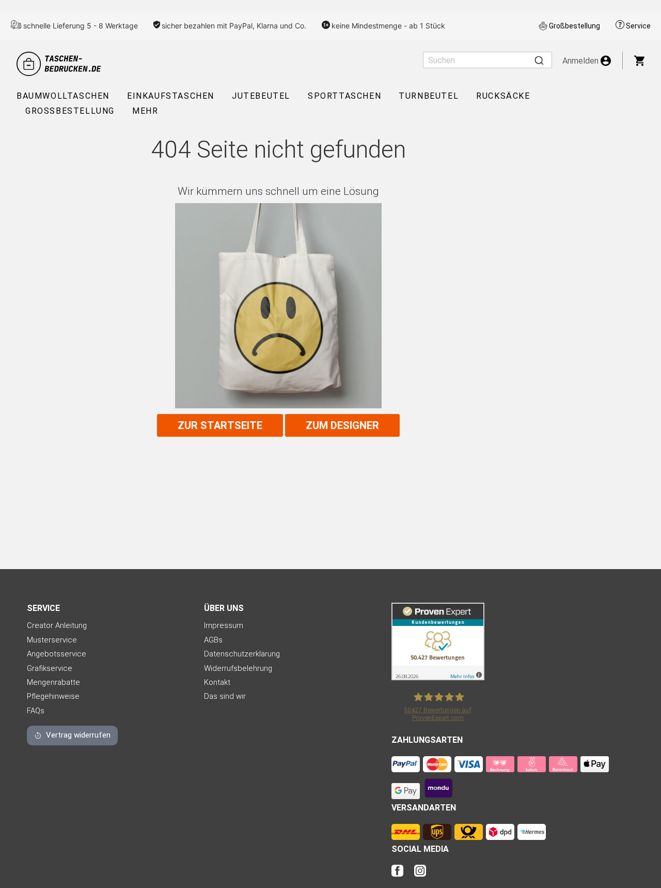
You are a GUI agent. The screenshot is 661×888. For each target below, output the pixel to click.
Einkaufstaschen (170, 96)
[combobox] (487, 60)
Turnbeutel (429, 96)
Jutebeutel (261, 96)
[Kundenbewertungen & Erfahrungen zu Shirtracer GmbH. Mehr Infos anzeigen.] (437, 677)
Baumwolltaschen (63, 96)
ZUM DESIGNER (342, 425)
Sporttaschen (344, 96)
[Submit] (539, 60)
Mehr (145, 111)
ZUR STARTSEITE (220, 425)
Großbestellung (574, 26)
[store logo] (60, 64)
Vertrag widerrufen (78, 735)
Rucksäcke (503, 96)
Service (638, 26)
